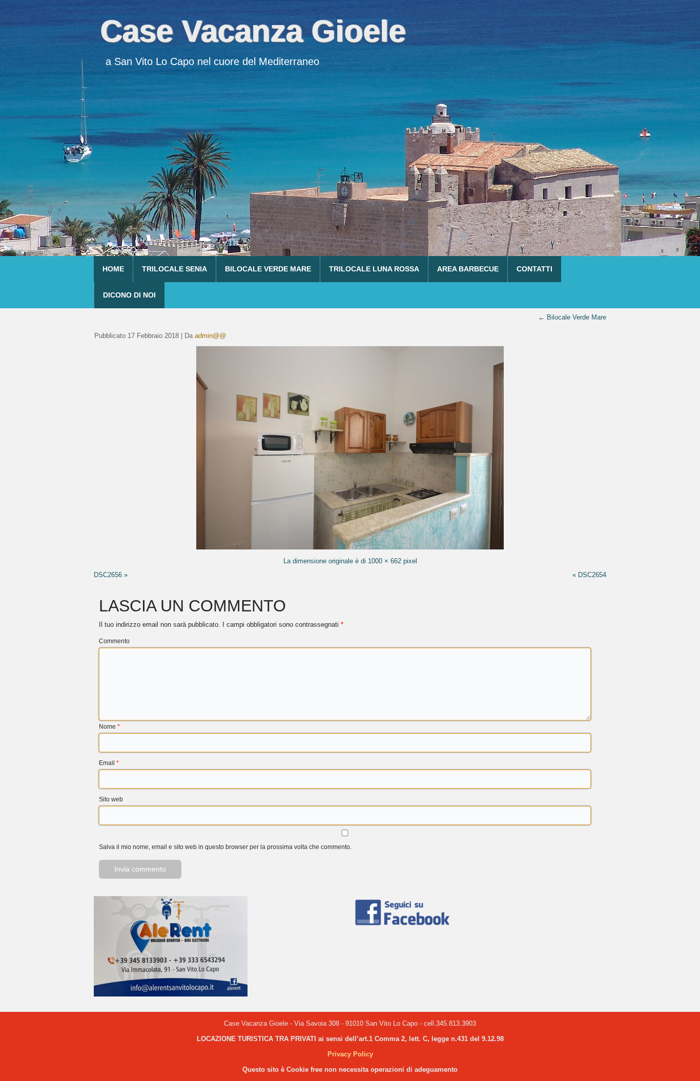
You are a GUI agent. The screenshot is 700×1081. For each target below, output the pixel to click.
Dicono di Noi (129, 295)
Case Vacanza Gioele (252, 31)
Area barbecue (468, 269)
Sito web (111, 799)
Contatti (534, 269)
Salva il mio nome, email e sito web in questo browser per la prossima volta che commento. (225, 847)
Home (113, 269)
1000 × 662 (384, 561)
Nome (109, 726)
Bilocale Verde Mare (268, 269)
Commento (114, 641)
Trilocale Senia (174, 269)
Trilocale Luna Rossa (374, 269)
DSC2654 (592, 575)
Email (109, 763)
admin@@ (210, 336)
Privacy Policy (350, 1054)
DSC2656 (108, 575)
